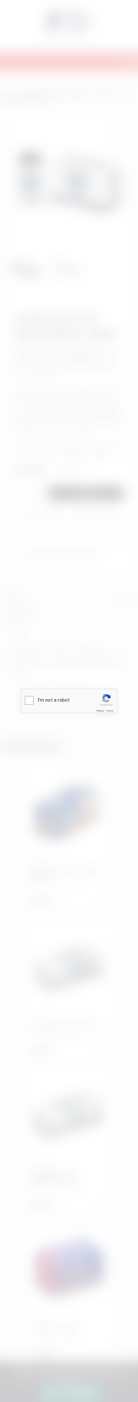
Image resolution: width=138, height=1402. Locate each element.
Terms (110, 710)
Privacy (100, 710)
